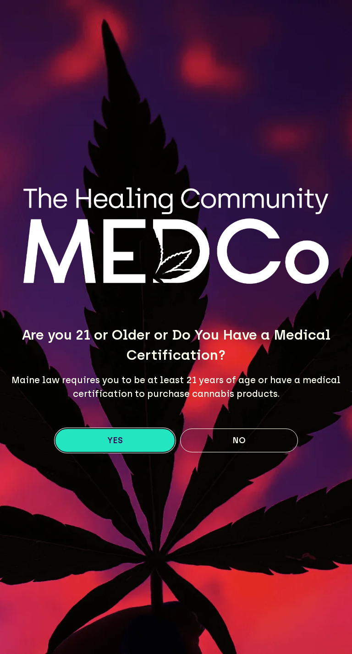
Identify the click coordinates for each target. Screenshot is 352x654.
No (239, 440)
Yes (115, 440)
